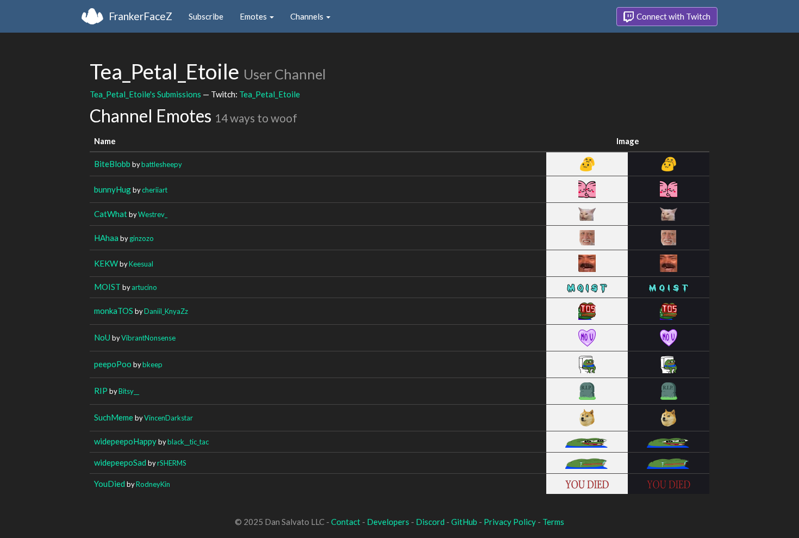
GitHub (464, 522)
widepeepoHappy (125, 441)
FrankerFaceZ (140, 16)
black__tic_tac (188, 441)
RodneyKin (153, 484)
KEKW (106, 263)
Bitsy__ (128, 391)
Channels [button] (307, 16)
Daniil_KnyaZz (166, 311)
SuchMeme (113, 417)
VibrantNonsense (148, 337)
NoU (102, 337)
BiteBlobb (112, 164)
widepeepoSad (120, 462)
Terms (553, 522)
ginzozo (141, 238)
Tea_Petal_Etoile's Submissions (145, 94)
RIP (101, 390)
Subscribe (206, 16)
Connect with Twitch (672, 16)
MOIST (107, 287)
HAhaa (106, 238)
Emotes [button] (254, 16)
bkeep (152, 364)
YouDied (109, 483)
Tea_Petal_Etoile (269, 94)
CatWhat (110, 214)
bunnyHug (112, 189)
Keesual (141, 263)
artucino (144, 287)
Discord (430, 522)
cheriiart (154, 189)
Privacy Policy (510, 522)
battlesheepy (161, 164)
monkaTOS (113, 311)
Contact (345, 522)
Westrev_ (152, 214)
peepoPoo (113, 364)
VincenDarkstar (168, 417)
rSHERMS (171, 463)
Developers (388, 522)
